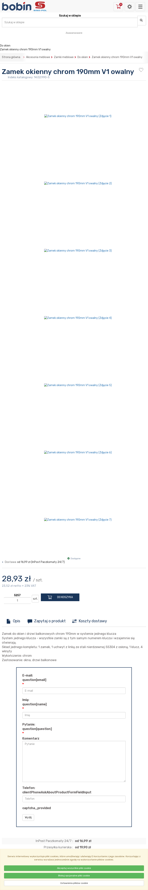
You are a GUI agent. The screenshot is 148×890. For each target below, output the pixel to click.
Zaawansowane (74, 33)
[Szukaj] (141, 20)
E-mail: (34, 678)
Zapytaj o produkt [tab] (50, 621)
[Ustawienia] (129, 6)
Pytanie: (37, 727)
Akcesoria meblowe (38, 57)
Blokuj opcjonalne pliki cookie (74, 875)
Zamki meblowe (64, 57)
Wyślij (28, 817)
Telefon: (56, 790)
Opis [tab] (16, 621)
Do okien (82, 57)
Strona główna (11, 57)
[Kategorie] (140, 6)
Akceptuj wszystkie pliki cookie (74, 868)
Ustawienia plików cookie (74, 883)
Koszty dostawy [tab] (93, 621)
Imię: (34, 702)
